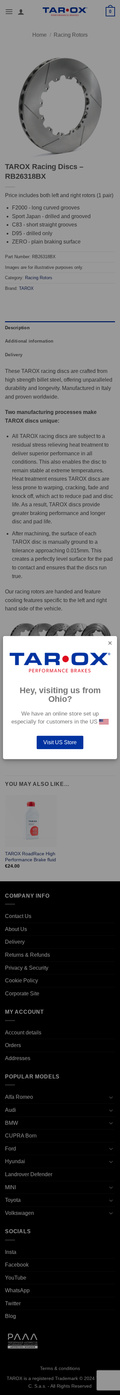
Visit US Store (60, 742)
